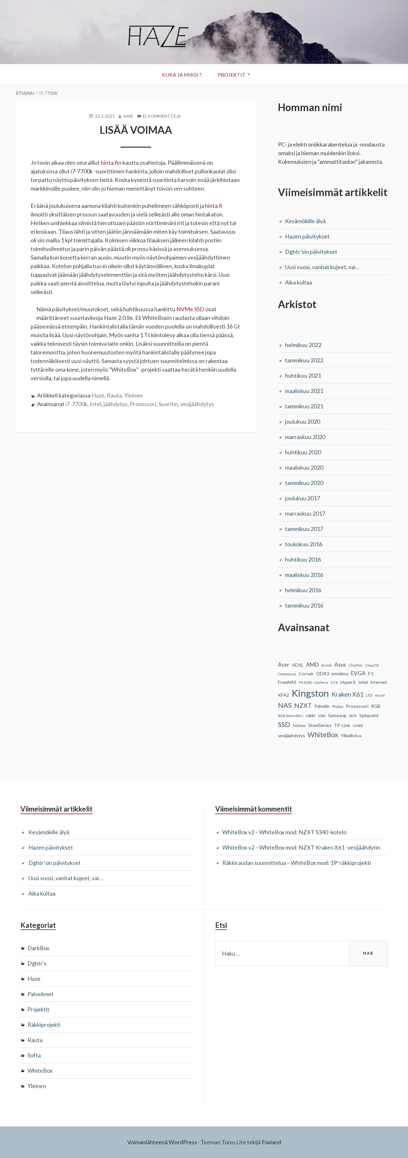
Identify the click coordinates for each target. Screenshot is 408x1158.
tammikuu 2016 (304, 605)
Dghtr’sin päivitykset (311, 251)
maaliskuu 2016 (304, 574)
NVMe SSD (190, 309)
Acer (283, 664)
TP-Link (342, 725)
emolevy (340, 673)
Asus (340, 664)
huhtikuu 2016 (303, 559)
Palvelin (322, 706)
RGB (375, 706)
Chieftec (356, 665)
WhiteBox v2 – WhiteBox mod (259, 832)
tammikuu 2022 (304, 360)
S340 (321, 716)
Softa (34, 1055)
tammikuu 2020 (304, 482)
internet (378, 682)
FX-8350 (305, 682)
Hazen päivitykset (307, 236)
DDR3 (323, 673)
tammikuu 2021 (304, 406)
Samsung (337, 715)
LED (369, 695)
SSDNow (299, 725)
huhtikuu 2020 (303, 452)
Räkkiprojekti (44, 1024)
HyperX (348, 682)
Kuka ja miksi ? (181, 75)
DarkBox (38, 947)
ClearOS (372, 665)
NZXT (303, 705)
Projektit (231, 75)
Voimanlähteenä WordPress (162, 1142)
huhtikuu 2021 (303, 375)
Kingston (310, 693)
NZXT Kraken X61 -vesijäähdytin (339, 847)
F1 (370, 673)
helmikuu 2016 (303, 590)
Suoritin (168, 403)
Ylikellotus (351, 735)
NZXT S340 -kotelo (322, 832)
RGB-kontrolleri (290, 716)
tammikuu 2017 (304, 528)
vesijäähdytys (197, 403)
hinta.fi (109, 162)
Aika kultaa (298, 282)
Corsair (306, 673)
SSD (284, 724)
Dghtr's (37, 963)
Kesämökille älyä (305, 220)
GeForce (321, 682)
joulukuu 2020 (302, 421)
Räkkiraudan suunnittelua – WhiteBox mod (275, 862)
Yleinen (133, 395)
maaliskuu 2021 (304, 390)
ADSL (297, 665)
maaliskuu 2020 (304, 467)
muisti (380, 695)
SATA (353, 716)
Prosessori (143, 403)
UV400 (358, 725)
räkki (310, 715)
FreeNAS (287, 682)
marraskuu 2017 (305, 513)
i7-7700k (76, 403)
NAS (285, 705)
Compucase (287, 674)
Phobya (337, 706)
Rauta (114, 395)
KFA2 (283, 695)
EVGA (358, 673)
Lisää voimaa (136, 130)
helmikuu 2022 (303, 344)
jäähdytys (115, 403)
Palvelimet (40, 993)
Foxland (271, 1142)
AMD (312, 664)
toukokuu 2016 (303, 544)
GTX (334, 682)
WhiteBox (323, 734)
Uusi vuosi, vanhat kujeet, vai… (322, 266)
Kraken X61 (347, 694)
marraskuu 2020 (305, 436)
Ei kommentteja (162, 116)
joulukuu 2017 (302, 498)
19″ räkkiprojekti (350, 862)
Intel (95, 403)
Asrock (326, 665)
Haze (98, 395)
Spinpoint (369, 715)
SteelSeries (320, 725)
